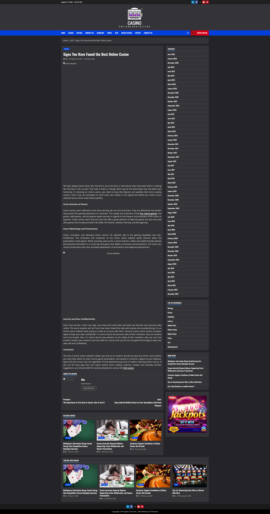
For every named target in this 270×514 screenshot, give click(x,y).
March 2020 (172, 234)
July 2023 (171, 67)
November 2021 (173, 148)
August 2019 (172, 264)
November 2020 (173, 199)
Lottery (138, 33)
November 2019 (173, 251)
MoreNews (142, 511)
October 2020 (172, 204)
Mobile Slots (172, 325)
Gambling (100, 33)
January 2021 (172, 191)
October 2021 (172, 152)
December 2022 (173, 92)
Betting (79, 33)
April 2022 (171, 127)
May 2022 (171, 122)
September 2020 (173, 208)
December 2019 (173, 247)
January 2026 (172, 58)
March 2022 (172, 131)
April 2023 (171, 80)
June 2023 (171, 71)
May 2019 (171, 277)
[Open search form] (188, 33)
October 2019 (172, 255)
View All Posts (88, 388)
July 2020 (171, 217)
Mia (66, 59)
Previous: (84, 401)
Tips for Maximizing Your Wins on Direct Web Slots (185, 382)
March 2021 (172, 182)
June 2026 (171, 54)
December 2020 (173, 195)
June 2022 (171, 118)
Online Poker (172, 334)
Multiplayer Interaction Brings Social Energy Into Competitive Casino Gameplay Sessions (77, 446)
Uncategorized (173, 347)
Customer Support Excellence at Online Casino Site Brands (145, 444)
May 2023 (171, 75)
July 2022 (171, 114)
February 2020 (173, 238)
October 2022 (172, 101)
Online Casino (126, 33)
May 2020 (171, 225)
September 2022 (173, 105)
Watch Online (202, 33)
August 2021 (172, 161)
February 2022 (173, 135)
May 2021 (171, 174)
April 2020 (171, 229)
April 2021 (171, 178)
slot (116, 33)
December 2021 (173, 144)
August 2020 (172, 212)
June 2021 (171, 170)
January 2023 (172, 88)
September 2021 (173, 157)
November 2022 (173, 97)
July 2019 (171, 268)
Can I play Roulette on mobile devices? (181, 386)
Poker (109, 33)
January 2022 (172, 140)
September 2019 (173, 259)
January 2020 (172, 242)
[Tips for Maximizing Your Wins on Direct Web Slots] (189, 476)
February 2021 (172, 187)
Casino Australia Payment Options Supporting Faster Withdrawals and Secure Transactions (110, 446)
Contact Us (89, 33)
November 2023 (173, 63)
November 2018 (173, 294)
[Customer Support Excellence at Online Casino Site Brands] (145, 430)
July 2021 (171, 165)
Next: (138, 402)
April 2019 (171, 281)
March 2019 (172, 285)
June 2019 (171, 272)
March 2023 (172, 84)
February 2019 (173, 289)
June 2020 (171, 221)
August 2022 (172, 110)
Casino (70, 33)
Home (63, 33)
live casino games (148, 213)
